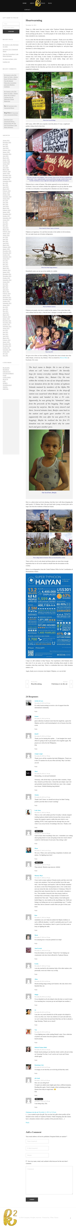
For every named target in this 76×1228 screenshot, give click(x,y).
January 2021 (6, 160)
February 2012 (6, 340)
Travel (5, 387)
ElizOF (37, 734)
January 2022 (6, 152)
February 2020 (6, 171)
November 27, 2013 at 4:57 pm (42, 950)
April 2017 (6, 227)
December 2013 (7, 297)
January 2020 (6, 173)
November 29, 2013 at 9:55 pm (42, 1067)
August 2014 (6, 282)
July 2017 (5, 222)
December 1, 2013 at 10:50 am (42, 1080)
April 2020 (6, 167)
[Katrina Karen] (10, 1217)
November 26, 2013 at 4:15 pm (42, 797)
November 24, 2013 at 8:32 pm (42, 703)
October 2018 (6, 194)
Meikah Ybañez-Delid (41, 1047)
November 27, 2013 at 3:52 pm (42, 937)
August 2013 (6, 305)
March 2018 (6, 208)
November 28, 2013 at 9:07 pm (42, 1012)
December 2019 (7, 175)
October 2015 (6, 255)
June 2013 (5, 309)
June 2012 (5, 332)
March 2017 (6, 229)
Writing (5, 389)
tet (35, 1010)
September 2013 (7, 303)
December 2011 (7, 344)
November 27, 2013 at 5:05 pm (42, 864)
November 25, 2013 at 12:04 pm (43, 736)
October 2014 (6, 278)
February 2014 (6, 293)
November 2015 (7, 253)
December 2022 (7, 142)
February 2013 (6, 317)
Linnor (36, 716)
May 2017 (5, 225)
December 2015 (7, 251)
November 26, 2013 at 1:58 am (42, 756)
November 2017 (7, 214)
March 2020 (6, 169)
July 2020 (5, 165)
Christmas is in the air (32, 1112)
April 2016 (6, 243)
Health (5, 379)
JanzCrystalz (38, 948)
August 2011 (6, 351)
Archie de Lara (39, 701)
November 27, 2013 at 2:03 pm (42, 877)
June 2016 (5, 239)
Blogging (6, 367)
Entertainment (8, 373)
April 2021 (6, 156)
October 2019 (6, 179)
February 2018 (6, 210)
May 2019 (5, 185)
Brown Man (63, 358)
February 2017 (6, 231)
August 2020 (6, 163)
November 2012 (7, 322)
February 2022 (6, 150)
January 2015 (6, 272)
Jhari (36, 771)
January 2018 (6, 212)
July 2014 (5, 284)
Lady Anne (38, 810)
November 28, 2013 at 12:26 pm (43, 996)
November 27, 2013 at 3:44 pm (42, 917)
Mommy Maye (39, 875)
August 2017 (6, 220)
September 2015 (7, 256)
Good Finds (7, 377)
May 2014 (5, 287)
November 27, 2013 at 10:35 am (43, 850)
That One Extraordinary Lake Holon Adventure (10, 125)
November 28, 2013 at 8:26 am (42, 981)
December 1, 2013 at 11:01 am (42, 1101)
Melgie (36, 994)
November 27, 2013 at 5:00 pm (42, 833)
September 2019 (7, 181)
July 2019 (5, 183)
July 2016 (5, 237)
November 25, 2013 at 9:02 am (42, 718)
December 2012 (7, 320)
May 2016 (5, 241)
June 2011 (5, 355)
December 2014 (7, 274)
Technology (7, 385)
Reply (36, 711)
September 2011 (7, 349)
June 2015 (5, 262)
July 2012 (5, 330)
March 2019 (6, 189)
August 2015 (6, 258)
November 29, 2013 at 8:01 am (42, 1032)
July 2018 (5, 200)
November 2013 (7, 299)
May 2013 (5, 311)
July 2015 (5, 260)
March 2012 (6, 338)
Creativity (6, 371)
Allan (36, 979)
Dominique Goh (39, 1065)
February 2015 (6, 270)
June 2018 (5, 202)
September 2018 (7, 196)
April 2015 (6, 266)
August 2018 (6, 198)
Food (4, 375)
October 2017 (6, 216)
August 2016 (6, 235)
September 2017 (7, 218)
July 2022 (5, 144)
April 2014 (6, 289)
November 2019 (7, 177)
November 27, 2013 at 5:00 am (42, 812)
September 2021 (7, 154)
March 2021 (6, 158)
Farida (36, 964)
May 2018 (5, 204)
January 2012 (6, 342)
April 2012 (6, 336)
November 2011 (7, 346)
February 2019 (6, 191)
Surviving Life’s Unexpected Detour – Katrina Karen (9, 121)
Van (36, 1030)
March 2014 (6, 291)
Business (6, 369)
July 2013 (5, 307)
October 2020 (6, 162)
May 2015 (5, 264)
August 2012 (6, 328)
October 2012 (6, 324)
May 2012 (5, 334)
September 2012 (7, 326)
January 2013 (6, 318)
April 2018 (6, 206)
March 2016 (6, 245)
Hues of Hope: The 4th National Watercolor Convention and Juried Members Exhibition (10, 82)
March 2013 (6, 315)
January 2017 (6, 233)
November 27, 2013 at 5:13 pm (42, 966)
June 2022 (5, 146)
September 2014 (7, 280)
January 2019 (6, 193)
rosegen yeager (39, 754)
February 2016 (6, 247)
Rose (36, 915)
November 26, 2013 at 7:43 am (42, 773)
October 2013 (6, 301)
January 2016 (6, 249)
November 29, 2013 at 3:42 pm (42, 1049)
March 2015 (6, 268)
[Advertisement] (11, 427)
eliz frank (37, 1078)
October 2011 (6, 348)
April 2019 (6, 187)
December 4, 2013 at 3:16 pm (47, 1112)
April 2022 (6, 148)
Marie (36, 935)
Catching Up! (6, 62)
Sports (5, 383)
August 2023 (6, 140)
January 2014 (6, 295)
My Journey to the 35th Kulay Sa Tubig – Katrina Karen (11, 77)
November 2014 (7, 276)
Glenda (37, 795)
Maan (36, 848)
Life (4, 381)
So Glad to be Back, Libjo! (10, 59)
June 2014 (5, 286)
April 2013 (6, 313)
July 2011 (5, 353)
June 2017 (5, 224)
